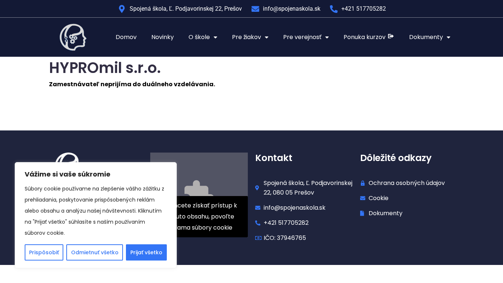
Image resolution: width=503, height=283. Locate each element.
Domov (126, 37)
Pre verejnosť (302, 37)
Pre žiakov (246, 37)
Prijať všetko (146, 252)
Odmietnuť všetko (95, 252)
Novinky (162, 37)
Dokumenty (426, 37)
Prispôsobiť (44, 252)
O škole (199, 37)
